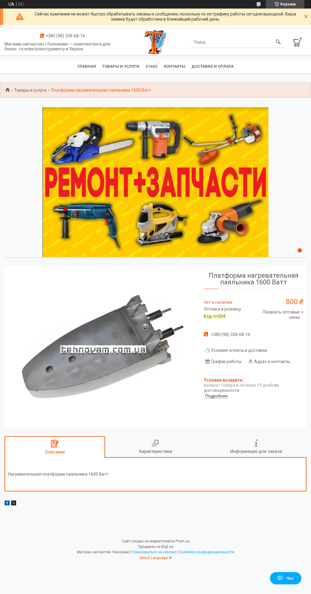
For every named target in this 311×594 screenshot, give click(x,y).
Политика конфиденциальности (206, 552)
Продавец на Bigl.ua (155, 547)
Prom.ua (183, 541)
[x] (13, 503)
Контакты (174, 66)
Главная (86, 66)
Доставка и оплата (212, 66)
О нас (151, 66)
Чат (290, 578)
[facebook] (7, 503)
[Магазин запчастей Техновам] (155, 41)
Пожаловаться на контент (154, 552)
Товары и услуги (120, 66)
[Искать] (278, 42)
